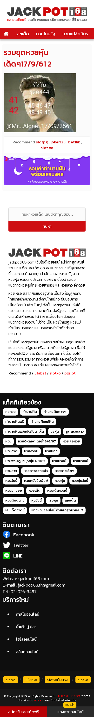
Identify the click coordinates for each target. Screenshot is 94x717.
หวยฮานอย (13, 490)
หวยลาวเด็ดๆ (64, 470)
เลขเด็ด (22, 34)
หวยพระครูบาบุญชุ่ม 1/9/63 (25, 461)
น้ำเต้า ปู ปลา (26, 627)
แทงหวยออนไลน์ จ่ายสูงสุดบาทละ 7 (57, 510)
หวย (8, 441)
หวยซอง (51, 451)
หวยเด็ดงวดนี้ (57, 490)
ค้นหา (47, 226)
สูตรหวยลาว (75, 431)
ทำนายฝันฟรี (14, 421)
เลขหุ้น (53, 500)
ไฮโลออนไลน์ (26, 639)
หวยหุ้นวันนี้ (80, 480)
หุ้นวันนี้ (36, 500)
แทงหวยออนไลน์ (70, 712)
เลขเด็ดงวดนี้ (15, 510)
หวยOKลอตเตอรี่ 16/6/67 (37, 441)
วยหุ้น (55, 431)
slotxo (55, 373)
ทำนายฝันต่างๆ (55, 411)
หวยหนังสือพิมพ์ (36, 480)
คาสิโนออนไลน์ (27, 614)
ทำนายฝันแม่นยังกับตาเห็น (24, 431)
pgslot (69, 373)
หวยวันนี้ (11, 480)
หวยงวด (11, 451)
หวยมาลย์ (59, 461)
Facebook (23, 534)
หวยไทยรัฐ (45, 34)
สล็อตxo (31, 679)
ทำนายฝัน (29, 411)
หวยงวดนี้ (31, 451)
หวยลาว (11, 470)
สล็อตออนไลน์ (27, 652)
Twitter (20, 545)
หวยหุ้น (60, 480)
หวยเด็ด (34, 490)
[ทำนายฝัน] (47, 170)
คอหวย (10, 411)
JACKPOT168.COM (68, 696)
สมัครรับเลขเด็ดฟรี (23, 712)
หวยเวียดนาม (15, 500)
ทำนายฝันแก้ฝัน (42, 421)
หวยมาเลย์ (80, 461)
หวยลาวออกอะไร (36, 470)
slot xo (83, 679)
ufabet (40, 373)
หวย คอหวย (71, 441)
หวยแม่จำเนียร (75, 34)
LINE (18, 555)
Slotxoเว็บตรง (57, 679)
